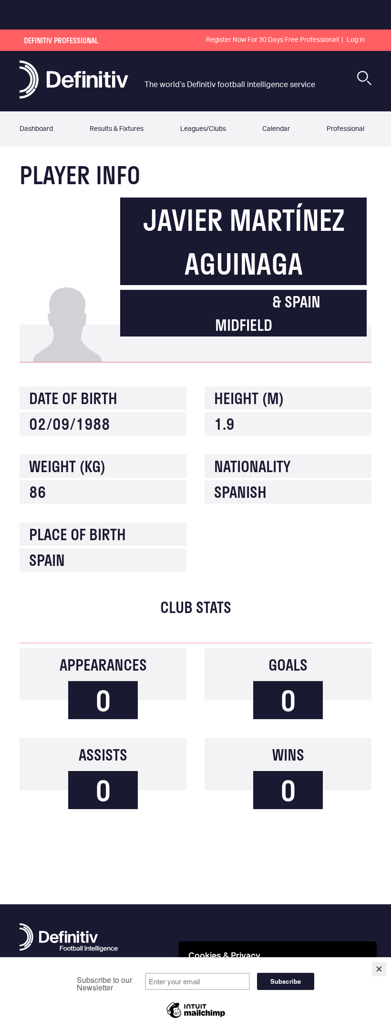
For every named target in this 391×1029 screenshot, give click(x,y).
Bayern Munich (218, 301)
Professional (345, 129)
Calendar (276, 129)
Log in (356, 40)
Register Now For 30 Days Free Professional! (272, 40)
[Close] (379, 969)
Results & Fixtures (117, 129)
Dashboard (36, 129)
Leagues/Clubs (203, 129)
